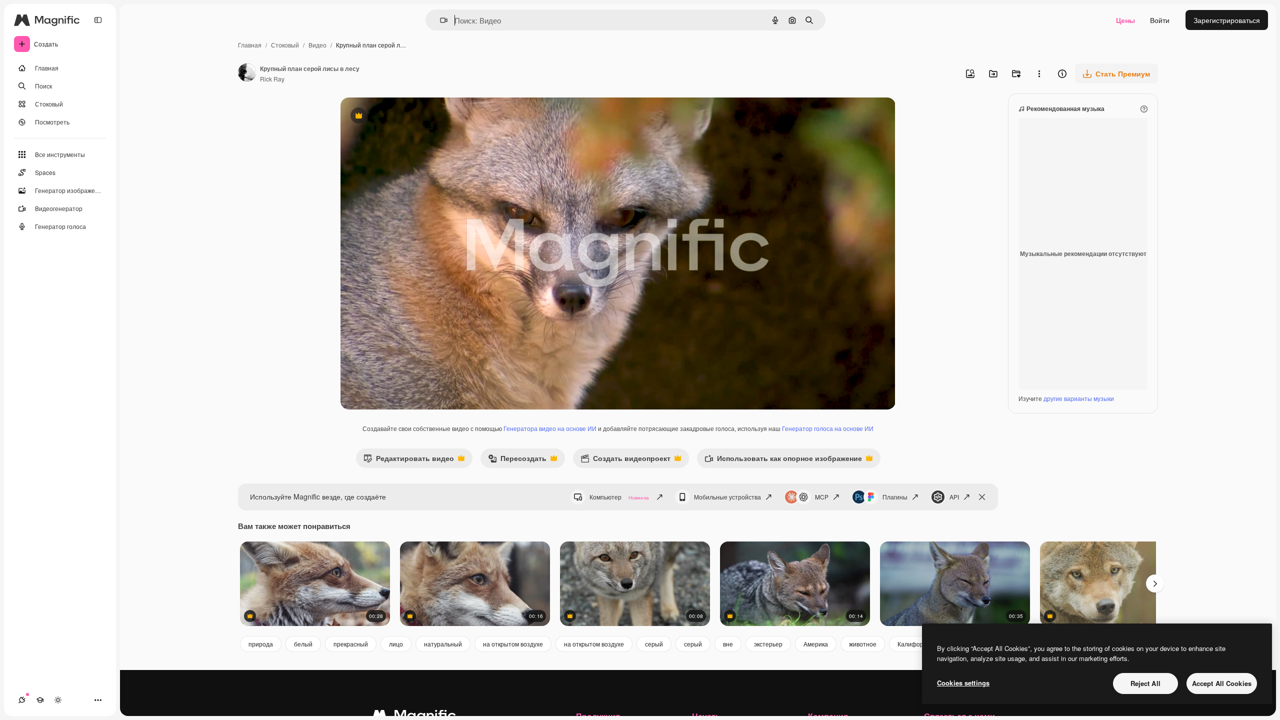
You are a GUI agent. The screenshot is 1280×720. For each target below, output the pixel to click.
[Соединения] (22, 700)
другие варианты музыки (1079, 398)
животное (862, 644)
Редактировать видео (409, 460)
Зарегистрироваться (1227, 20)
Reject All (1145, 683)
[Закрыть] (982, 497)
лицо (396, 644)
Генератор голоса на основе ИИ (828, 428)
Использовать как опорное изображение (783, 460)
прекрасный (351, 644)
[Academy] (40, 700)
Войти (1160, 20)
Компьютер (619, 496)
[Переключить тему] (58, 700)
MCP (821, 496)
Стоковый (285, 44)
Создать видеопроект (625, 460)
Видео (317, 44)
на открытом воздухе (513, 644)
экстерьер (768, 644)
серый (654, 644)
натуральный (443, 644)
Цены (1125, 20)
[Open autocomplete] (440, 20)
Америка (816, 644)
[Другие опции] (1039, 74)
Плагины (895, 496)
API (954, 496)
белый (303, 644)
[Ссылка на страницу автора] (247, 74)
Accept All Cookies (1222, 683)
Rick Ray (272, 78)
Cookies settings (963, 683)
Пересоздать (517, 460)
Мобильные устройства (727, 496)
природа (260, 644)
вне (728, 644)
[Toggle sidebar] (98, 20)
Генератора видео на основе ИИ (550, 428)
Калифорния (916, 644)
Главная (250, 44)
